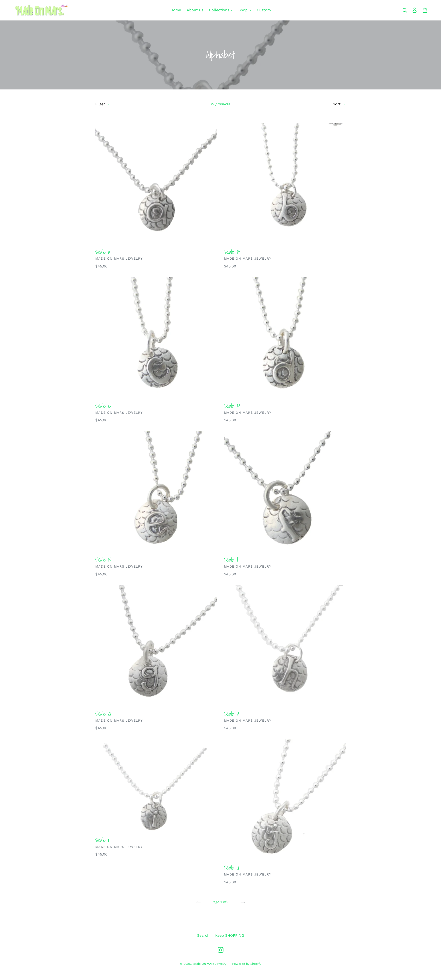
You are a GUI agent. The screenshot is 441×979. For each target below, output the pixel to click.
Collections (219, 10)
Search (203, 935)
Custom (264, 10)
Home (175, 10)
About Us (195, 10)
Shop (243, 10)
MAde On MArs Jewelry (209, 963)
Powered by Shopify (246, 963)
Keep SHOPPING (229, 935)
